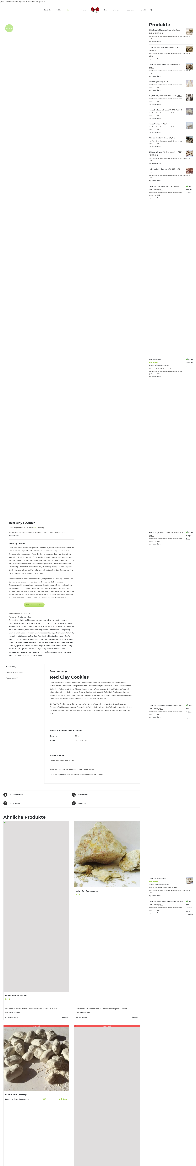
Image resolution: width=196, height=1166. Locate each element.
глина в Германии (29, 642)
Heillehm (56, 623)
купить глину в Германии (18, 649)
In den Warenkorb (34, 604)
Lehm (29, 617)
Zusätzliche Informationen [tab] (15, 672)
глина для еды (54, 642)
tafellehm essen (58, 636)
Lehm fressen (54, 630)
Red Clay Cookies (44, 636)
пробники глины (50, 652)
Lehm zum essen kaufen (44, 633)
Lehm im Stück (14, 633)
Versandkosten (14, 535)
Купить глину (67, 646)
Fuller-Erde (29, 623)
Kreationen (22, 617)
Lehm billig (33, 626)
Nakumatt (69, 633)
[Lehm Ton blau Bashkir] (36, 906)
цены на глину (36, 655)
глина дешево (42, 642)
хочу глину (13, 655)
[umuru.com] (36, 268)
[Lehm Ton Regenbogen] (107, 854)
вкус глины (39, 639)
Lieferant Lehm (59, 633)
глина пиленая (27, 646)
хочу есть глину (24, 655)
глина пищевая (39, 646)
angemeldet (62, 775)
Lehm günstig (65, 630)
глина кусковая (67, 642)
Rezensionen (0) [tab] (12, 678)
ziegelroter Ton (20, 639)
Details (136, 1017)
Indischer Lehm (66, 623)
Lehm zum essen (27, 633)
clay (44, 620)
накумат (50, 649)
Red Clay (33, 636)
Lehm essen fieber (55, 626)
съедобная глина (64, 652)
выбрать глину (62, 639)
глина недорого (15, 646)
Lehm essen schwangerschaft (36, 630)
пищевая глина (25, 652)
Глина (71, 639)
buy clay (39, 620)
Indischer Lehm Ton (16, 626)
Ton (66, 636)
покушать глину (38, 652)
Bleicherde (31, 620)
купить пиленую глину (37, 649)
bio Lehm (23, 620)
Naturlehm (13, 636)
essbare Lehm (60, 620)
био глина (30, 639)
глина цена (50, 646)
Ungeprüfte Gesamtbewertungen (159, 365)
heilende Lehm (39, 623)
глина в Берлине (15, 642)
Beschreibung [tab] (11, 666)
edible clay (51, 620)
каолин (58, 646)
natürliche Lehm (23, 636)
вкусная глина (49, 639)
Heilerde (49, 623)
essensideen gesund (16, 623)
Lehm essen (42, 626)
